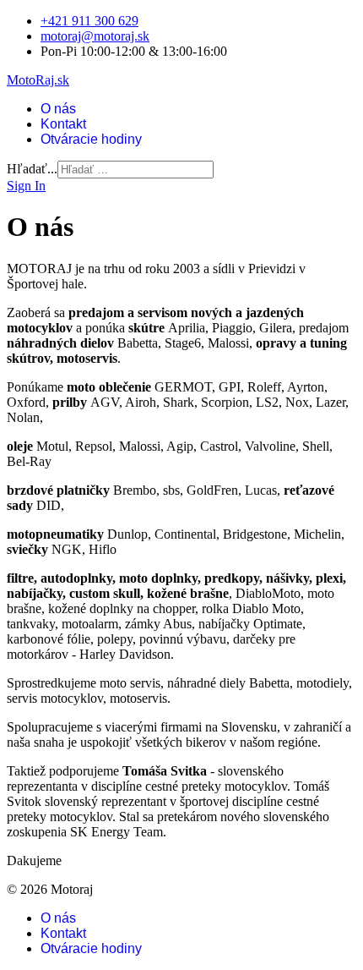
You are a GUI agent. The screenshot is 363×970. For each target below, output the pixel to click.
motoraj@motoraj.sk (95, 36)
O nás (58, 108)
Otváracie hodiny (91, 139)
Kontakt (63, 124)
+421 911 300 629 (89, 21)
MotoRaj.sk (38, 80)
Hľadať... (32, 169)
